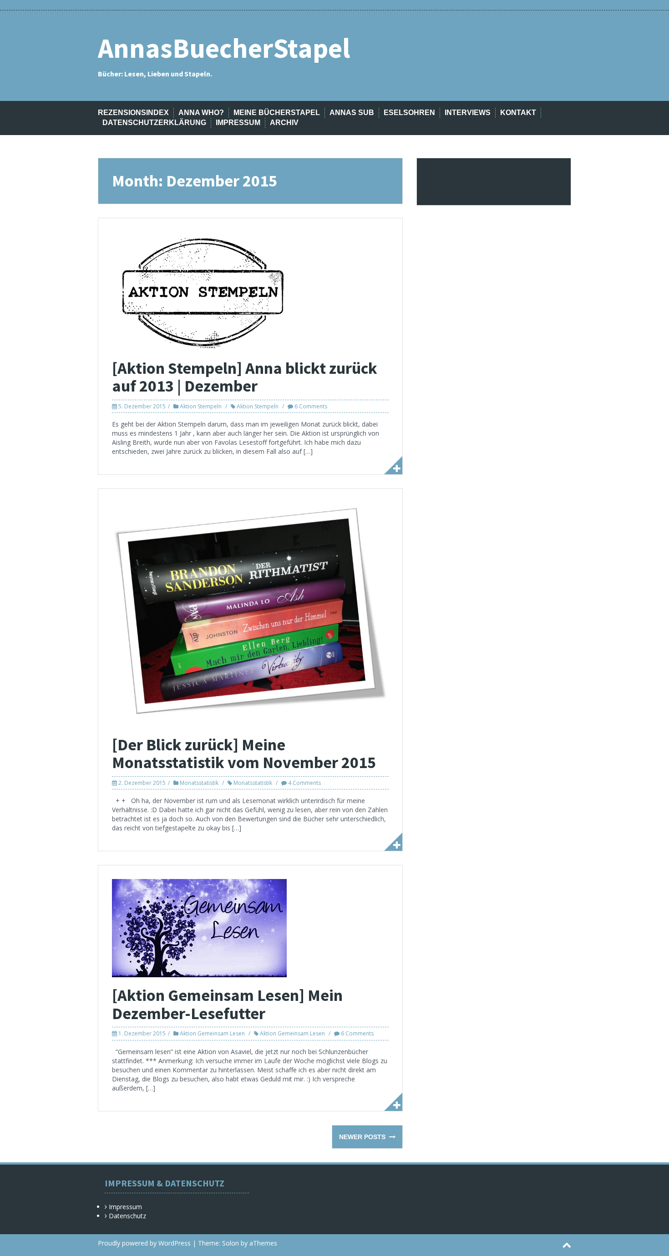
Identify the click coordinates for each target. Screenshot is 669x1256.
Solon (230, 1243)
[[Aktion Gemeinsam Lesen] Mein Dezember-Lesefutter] (199, 927)
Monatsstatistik (199, 783)
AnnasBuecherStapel (224, 48)
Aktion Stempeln (201, 406)
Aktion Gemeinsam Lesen (212, 1033)
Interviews (468, 112)
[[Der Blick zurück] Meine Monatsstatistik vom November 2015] (250, 613)
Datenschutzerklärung (154, 122)
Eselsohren (409, 112)
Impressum (238, 122)
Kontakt (518, 112)
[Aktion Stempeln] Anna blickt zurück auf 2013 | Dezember (244, 377)
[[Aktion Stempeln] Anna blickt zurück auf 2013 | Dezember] (203, 290)
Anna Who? (201, 112)
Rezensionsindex (133, 112)
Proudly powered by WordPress (144, 1243)
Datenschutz (127, 1215)
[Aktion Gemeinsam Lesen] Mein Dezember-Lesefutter (227, 1004)
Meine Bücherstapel (276, 112)
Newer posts (363, 1136)
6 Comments (310, 406)
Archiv (284, 122)
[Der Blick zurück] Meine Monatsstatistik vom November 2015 (244, 753)
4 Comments (304, 783)
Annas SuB (351, 112)
